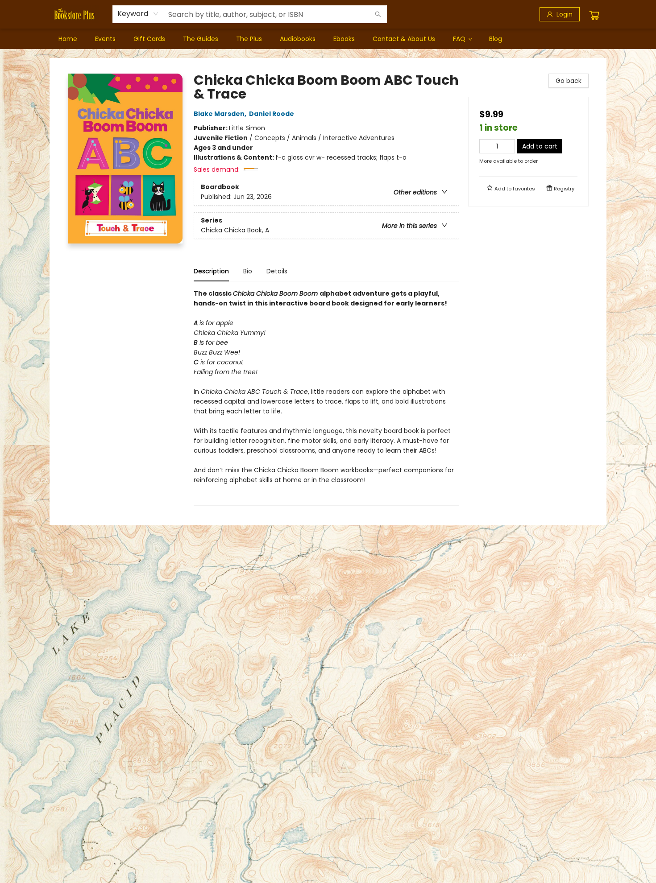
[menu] (328, 39)
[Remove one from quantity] (485, 146)
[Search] (378, 14)
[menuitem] (68, 39)
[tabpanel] (326, 397)
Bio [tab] (247, 271)
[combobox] (138, 13)
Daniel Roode (271, 113)
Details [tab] (276, 271)
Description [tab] (211, 271)
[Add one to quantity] (509, 146)
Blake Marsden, (221, 113)
